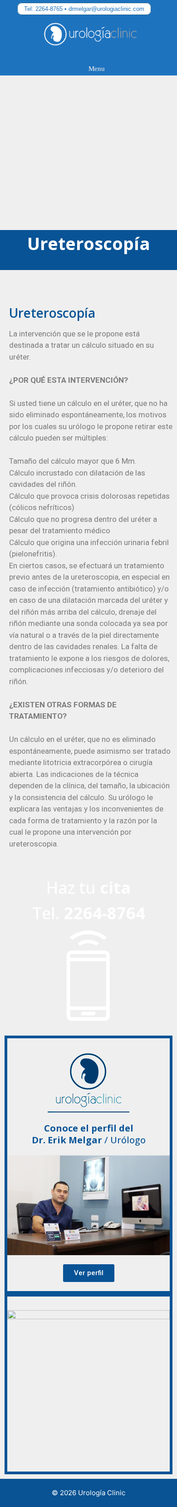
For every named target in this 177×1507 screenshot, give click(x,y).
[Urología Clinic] (90, 36)
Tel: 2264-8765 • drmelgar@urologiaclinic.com (84, 8)
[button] (88, 1273)
